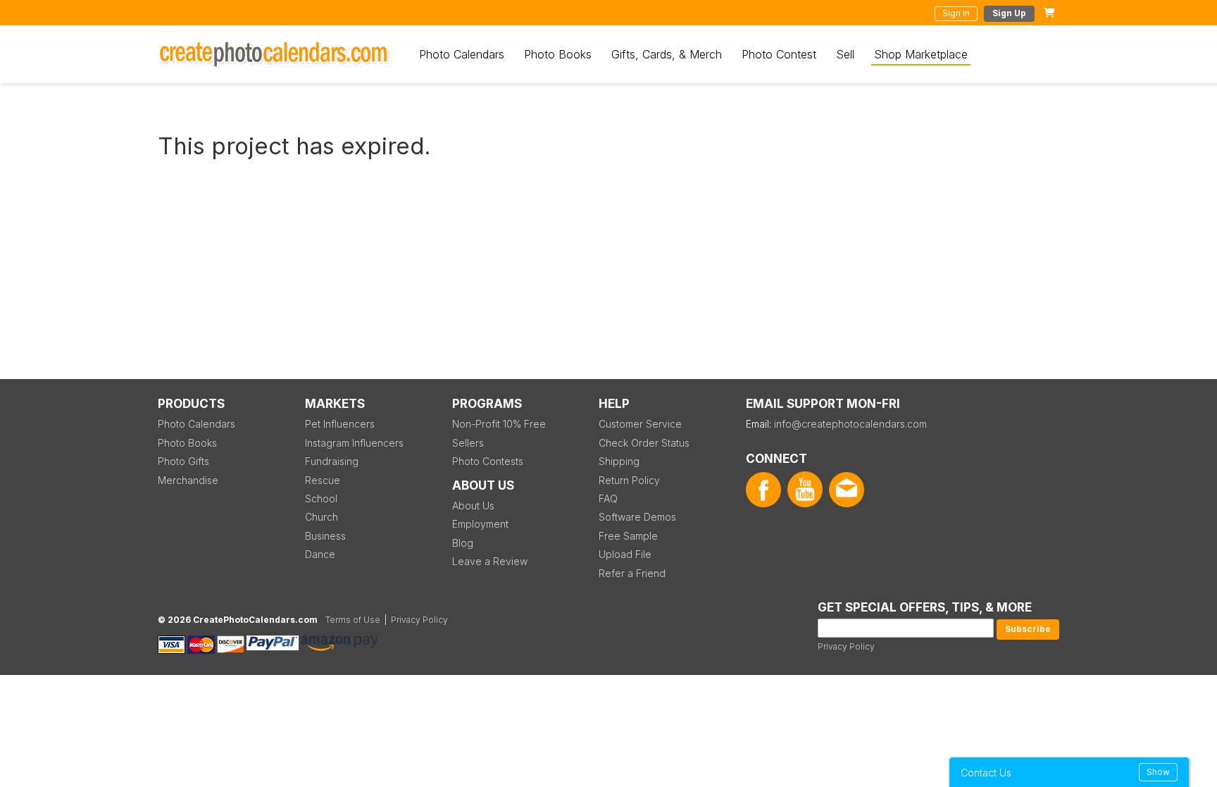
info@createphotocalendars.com (850, 424)
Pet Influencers (340, 424)
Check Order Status (644, 443)
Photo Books (558, 54)
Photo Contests (487, 461)
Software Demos (637, 517)
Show (1158, 772)
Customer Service (640, 424)
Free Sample (628, 536)
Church (321, 517)
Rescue (322, 480)
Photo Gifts (183, 461)
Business (325, 536)
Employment (480, 524)
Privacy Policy (846, 646)
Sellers (468, 443)
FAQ (608, 498)
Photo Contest (779, 54)
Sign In (956, 13)
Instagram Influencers (354, 443)
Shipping (619, 461)
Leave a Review (490, 561)
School (321, 498)
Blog (462, 543)
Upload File (625, 554)
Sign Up (1009, 13)
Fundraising (331, 461)
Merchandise (188, 480)
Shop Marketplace (921, 54)
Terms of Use (352, 619)
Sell (845, 54)
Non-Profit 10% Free (499, 424)
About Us (473, 506)
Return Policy (629, 480)
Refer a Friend (632, 573)
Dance (320, 554)
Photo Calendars (461, 54)
